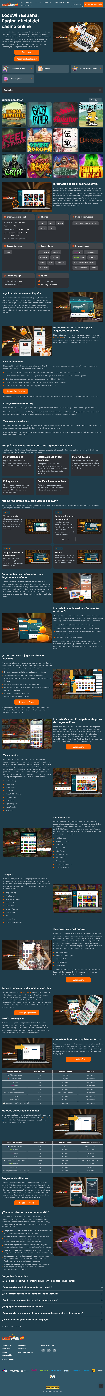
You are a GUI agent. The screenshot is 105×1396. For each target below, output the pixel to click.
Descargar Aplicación (27, 1013)
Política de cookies (25, 1352)
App (21, 3)
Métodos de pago (62, 3)
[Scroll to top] (101, 1386)
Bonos (29, 3)
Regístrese (26, 52)
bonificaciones (58, 337)
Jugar (12, 117)
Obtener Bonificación (15, 391)
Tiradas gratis (26, 6)
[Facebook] (43, 1350)
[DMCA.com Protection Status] (52, 1387)
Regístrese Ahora (26, 702)
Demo (13, 123)
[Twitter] (49, 1350)
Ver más (94, 100)
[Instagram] (54, 1350)
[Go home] (10, 4)
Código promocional (43, 3)
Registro (65, 539)
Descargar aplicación (93, 4)
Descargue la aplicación (27, 59)
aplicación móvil (25, 992)
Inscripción (77, 4)
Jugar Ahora (78, 747)
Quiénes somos (8, 1359)
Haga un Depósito (78, 1059)
